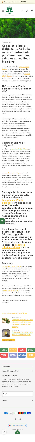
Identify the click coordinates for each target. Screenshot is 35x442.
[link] (27, 11)
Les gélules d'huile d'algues (13, 201)
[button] (3, 11)
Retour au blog (8, 340)
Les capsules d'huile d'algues (11, 173)
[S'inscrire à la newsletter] (31, 394)
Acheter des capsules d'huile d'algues (14, 313)
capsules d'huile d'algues (19, 149)
